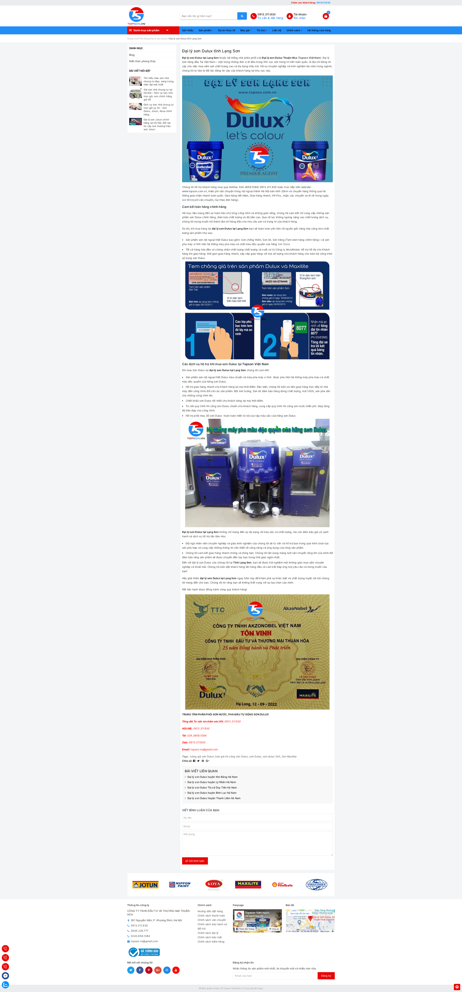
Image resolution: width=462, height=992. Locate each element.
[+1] (207, 760)
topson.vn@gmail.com (144, 941)
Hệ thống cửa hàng (319, 30)
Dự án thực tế (226, 30)
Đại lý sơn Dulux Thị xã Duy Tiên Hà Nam (212, 787)
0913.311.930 (267, 14)
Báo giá (245, 30)
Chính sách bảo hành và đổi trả (212, 926)
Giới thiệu (187, 30)
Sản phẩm (205, 30)
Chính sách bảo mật (210, 937)
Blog (132, 54)
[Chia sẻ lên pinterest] (203, 760)
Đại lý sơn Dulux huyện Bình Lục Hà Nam (212, 792)
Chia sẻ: (187, 760)
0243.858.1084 (140, 935)
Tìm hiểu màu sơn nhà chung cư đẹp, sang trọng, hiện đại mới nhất (159, 81)
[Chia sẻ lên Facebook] (194, 760)
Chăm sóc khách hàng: (310, 2)
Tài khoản (300, 14)
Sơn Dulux (284, 244)
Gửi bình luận (196, 860)
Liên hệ (276, 30)
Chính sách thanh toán (211, 915)
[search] (242, 16)
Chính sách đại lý (208, 932)
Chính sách (294, 30)
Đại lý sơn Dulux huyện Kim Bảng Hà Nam (212, 776)
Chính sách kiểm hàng (211, 941)
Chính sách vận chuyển (212, 919)
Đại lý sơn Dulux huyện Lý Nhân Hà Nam (212, 782)
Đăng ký (326, 975)
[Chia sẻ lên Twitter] (199, 760)
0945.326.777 (139, 930)
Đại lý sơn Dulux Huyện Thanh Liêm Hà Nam (214, 798)
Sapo (260, 988)
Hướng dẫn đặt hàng (210, 911)
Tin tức (261, 30)
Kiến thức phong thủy (142, 61)
